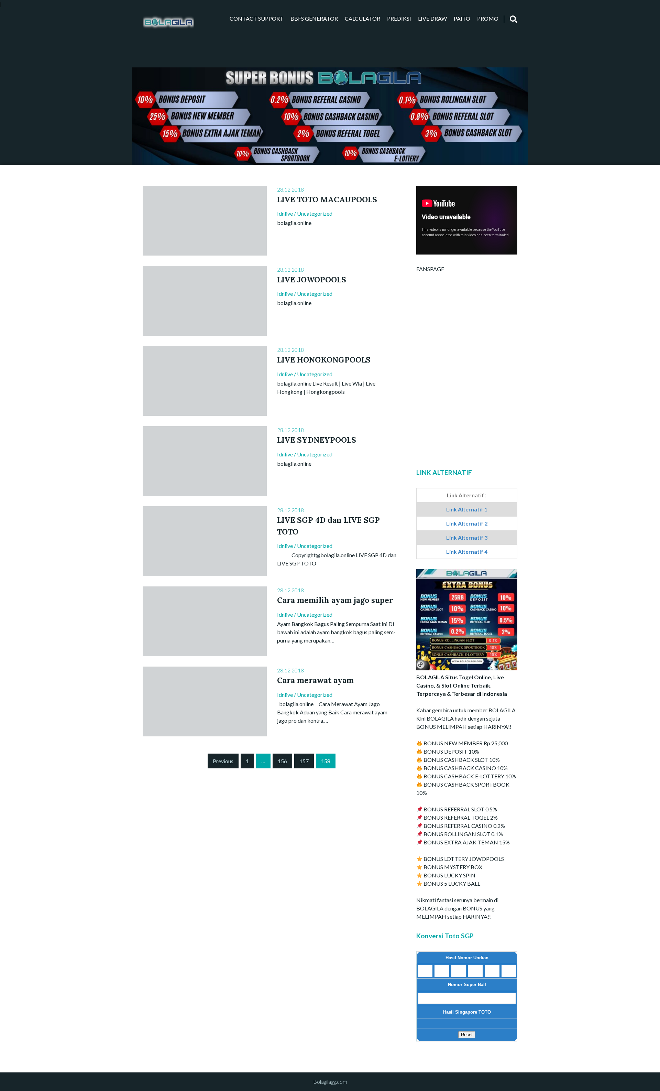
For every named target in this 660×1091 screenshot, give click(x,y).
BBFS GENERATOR (314, 18)
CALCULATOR (362, 18)
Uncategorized (314, 213)
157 (304, 761)
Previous (223, 761)
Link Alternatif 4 (466, 551)
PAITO (462, 18)
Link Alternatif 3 (466, 537)
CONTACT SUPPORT (257, 18)
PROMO (487, 18)
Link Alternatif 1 (466, 509)
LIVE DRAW (432, 18)
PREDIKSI (399, 18)
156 (282, 761)
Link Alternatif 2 (466, 523)
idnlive (285, 213)
